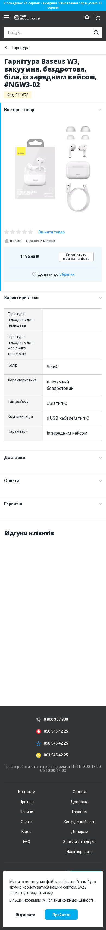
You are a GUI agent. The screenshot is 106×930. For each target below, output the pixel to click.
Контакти (26, 792)
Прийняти (61, 915)
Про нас (26, 802)
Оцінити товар (51, 232)
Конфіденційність (79, 822)
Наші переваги (80, 851)
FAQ (26, 841)
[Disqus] (53, 610)
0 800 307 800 (56, 719)
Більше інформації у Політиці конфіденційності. (51, 900)
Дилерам (79, 831)
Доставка (14, 457)
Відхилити (25, 915)
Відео (26, 831)
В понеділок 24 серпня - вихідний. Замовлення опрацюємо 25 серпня (53, 5)
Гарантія (13, 503)
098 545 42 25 (56, 743)
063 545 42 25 (56, 755)
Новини (26, 812)
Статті (26, 822)
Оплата (12, 480)
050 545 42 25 (56, 731)
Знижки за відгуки (79, 841)
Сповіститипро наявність (76, 257)
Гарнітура (20, 48)
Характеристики (21, 297)
